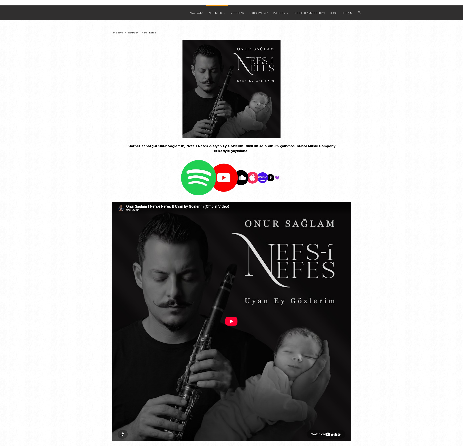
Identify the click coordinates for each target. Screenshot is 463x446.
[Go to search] (359, 10)
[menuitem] (196, 12)
